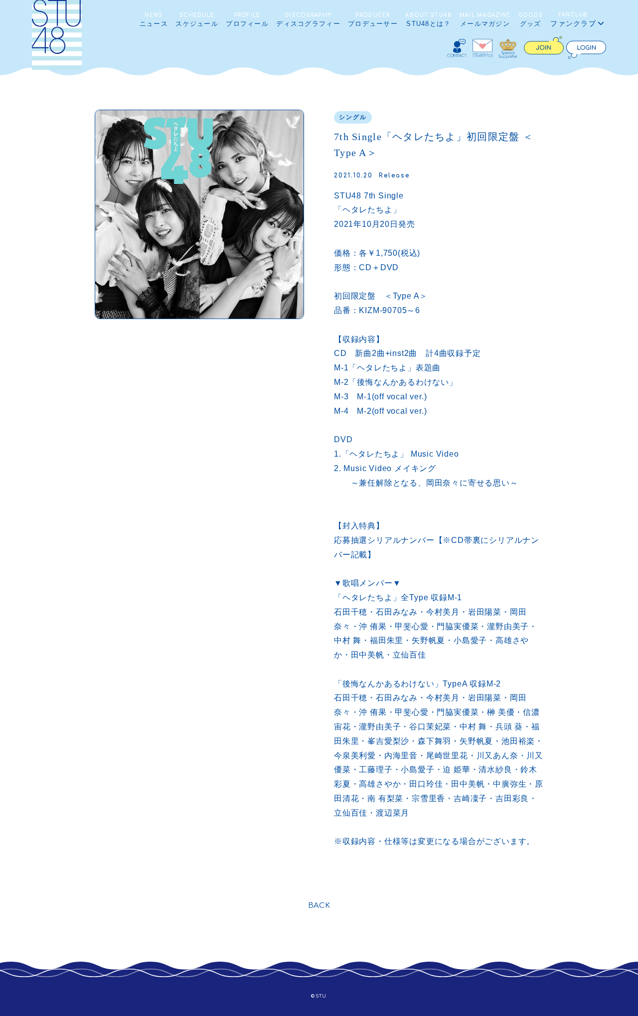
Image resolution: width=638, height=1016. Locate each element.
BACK (319, 905)
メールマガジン (485, 19)
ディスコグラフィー (308, 19)
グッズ (530, 19)
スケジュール (196, 19)
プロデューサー (373, 19)
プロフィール (247, 19)
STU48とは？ (428, 19)
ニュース (154, 19)
